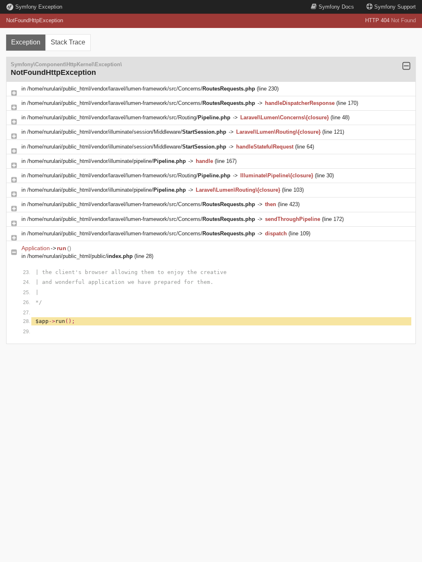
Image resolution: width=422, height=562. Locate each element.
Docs (336, 7)
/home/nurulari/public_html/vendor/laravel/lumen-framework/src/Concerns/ (141, 89)
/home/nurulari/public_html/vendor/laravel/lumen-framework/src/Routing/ (128, 117)
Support (395, 7)
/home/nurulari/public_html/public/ (80, 256)
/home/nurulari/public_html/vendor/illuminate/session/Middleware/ (126, 132)
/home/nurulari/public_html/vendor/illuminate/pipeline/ (106, 161)
